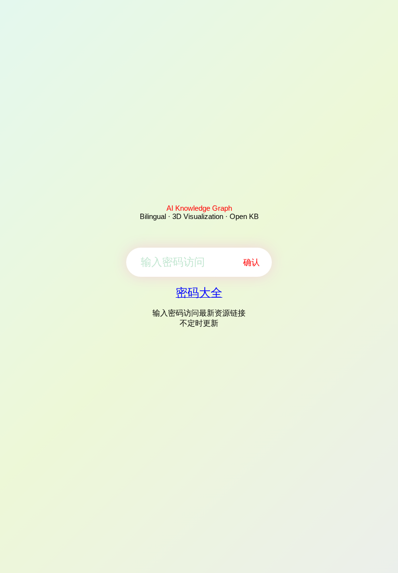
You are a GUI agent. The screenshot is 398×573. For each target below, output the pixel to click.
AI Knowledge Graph (199, 208)
